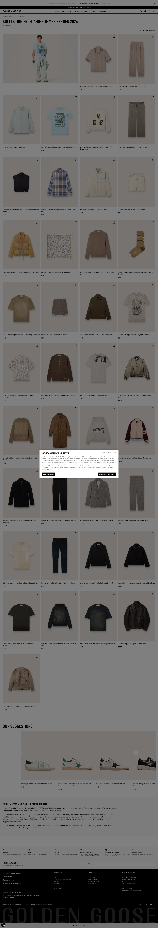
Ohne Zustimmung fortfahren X (109, 452)
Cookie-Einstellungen (48, 474)
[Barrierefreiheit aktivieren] (3, 925)
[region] (79, 464)
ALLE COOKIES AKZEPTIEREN (107, 474)
